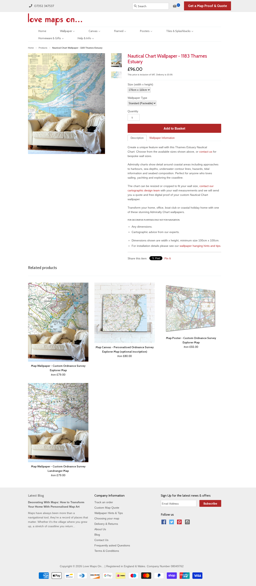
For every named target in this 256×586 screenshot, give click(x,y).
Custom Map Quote (106, 507)
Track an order (103, 502)
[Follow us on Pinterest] (180, 523)
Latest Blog (36, 495)
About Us (100, 529)
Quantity (133, 111)
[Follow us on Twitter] (172, 523)
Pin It (167, 258)
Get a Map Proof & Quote (207, 6)
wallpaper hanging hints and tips (200, 245)
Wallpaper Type (137, 97)
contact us (205, 151)
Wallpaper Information (162, 137)
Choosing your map (106, 518)
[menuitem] (39, 30)
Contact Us (101, 540)
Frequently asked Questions (112, 545)
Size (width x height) (140, 84)
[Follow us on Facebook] (164, 523)
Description (137, 137)
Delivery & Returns (106, 523)
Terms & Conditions (106, 550)
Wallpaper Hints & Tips (108, 513)
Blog (97, 534)
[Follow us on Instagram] (188, 523)
